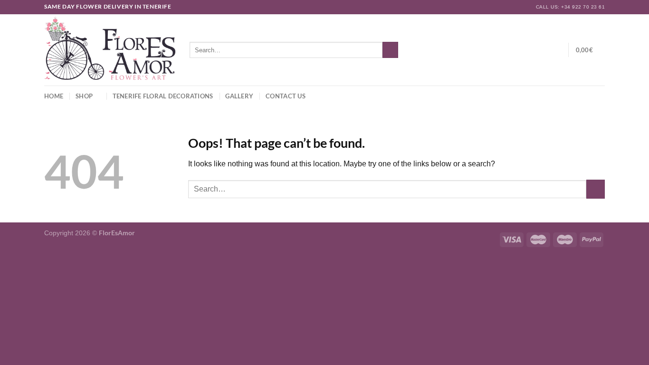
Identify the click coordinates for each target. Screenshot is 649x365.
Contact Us (285, 96)
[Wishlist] (557, 49)
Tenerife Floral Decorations (163, 96)
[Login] (542, 49)
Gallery (239, 96)
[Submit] (390, 50)
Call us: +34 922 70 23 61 (570, 7)
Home (53, 96)
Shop (84, 96)
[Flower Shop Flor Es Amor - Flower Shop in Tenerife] (109, 50)
